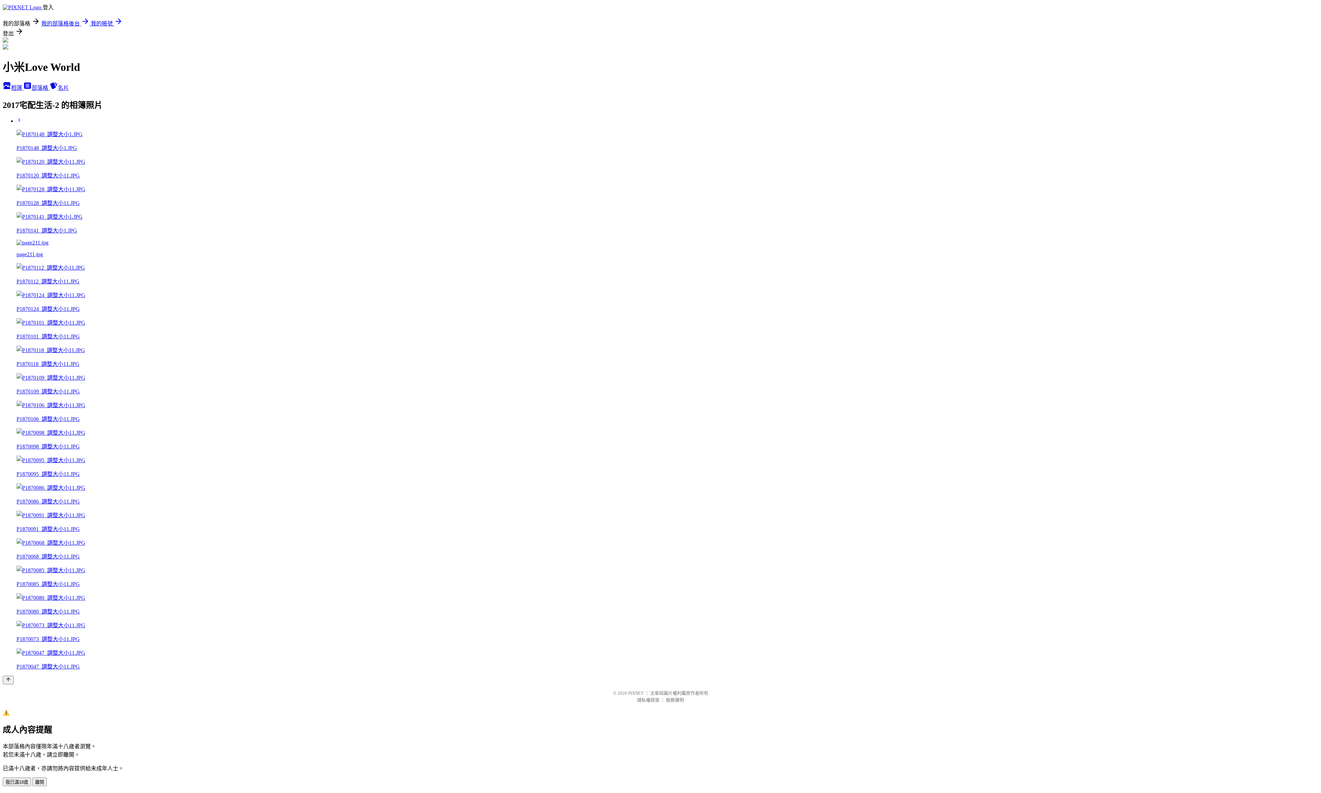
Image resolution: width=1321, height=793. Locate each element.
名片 (63, 88)
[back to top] (8, 680)
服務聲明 (675, 700)
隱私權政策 (648, 700)
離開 (39, 782)
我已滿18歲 (17, 782)
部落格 (41, 88)
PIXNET (636, 693)
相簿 (17, 88)
